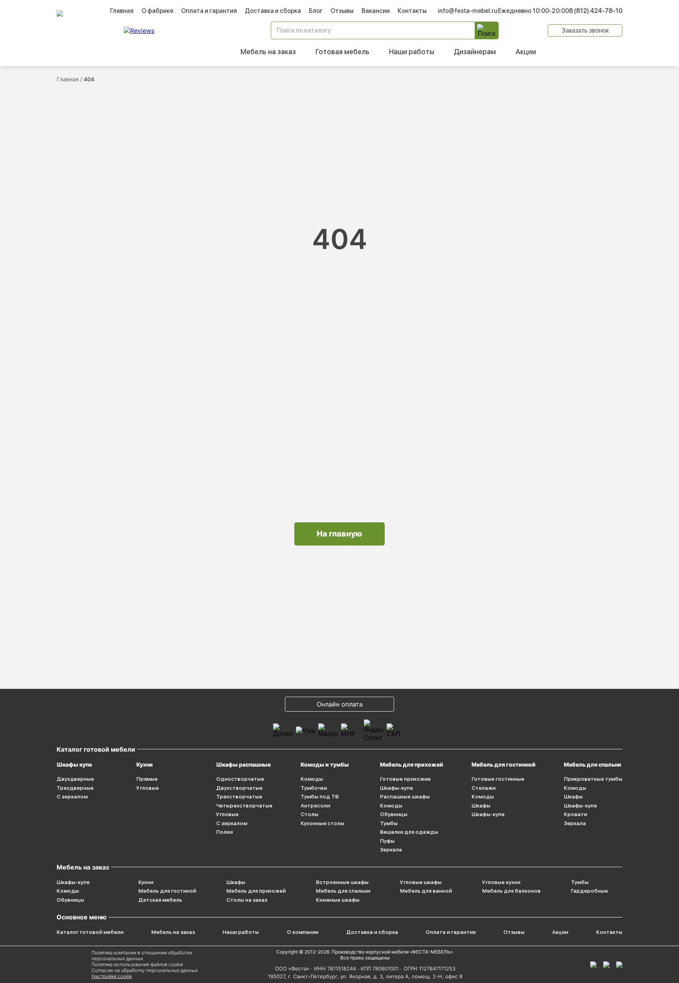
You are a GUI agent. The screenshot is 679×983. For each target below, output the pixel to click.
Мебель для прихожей (411, 764)
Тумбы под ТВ (320, 796)
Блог (316, 11)
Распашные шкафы (405, 796)
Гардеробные (589, 891)
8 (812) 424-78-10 (595, 11)
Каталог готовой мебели (90, 932)
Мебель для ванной (426, 891)
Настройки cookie (112, 976)
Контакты (412, 11)
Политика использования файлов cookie (137, 964)
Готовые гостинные (498, 779)
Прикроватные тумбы (593, 779)
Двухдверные (75, 779)
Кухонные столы (322, 823)
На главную (339, 533)
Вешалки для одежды (409, 832)
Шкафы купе (74, 764)
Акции (526, 52)
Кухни (144, 764)
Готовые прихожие (405, 779)
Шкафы (481, 805)
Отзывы (342, 11)
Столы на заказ (246, 900)
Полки (224, 832)
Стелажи (483, 788)
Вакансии (376, 11)
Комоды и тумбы (325, 764)
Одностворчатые (240, 779)
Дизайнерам (475, 52)
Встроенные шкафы (342, 882)
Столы (309, 814)
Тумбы (389, 823)
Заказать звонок (585, 30)
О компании (302, 932)
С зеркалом (72, 796)
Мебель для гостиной (167, 891)
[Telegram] (619, 964)
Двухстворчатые (239, 788)
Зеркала (391, 849)
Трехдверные (75, 788)
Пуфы (387, 841)
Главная (122, 11)
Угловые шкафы (421, 882)
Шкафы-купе (396, 788)
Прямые (147, 779)
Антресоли (315, 805)
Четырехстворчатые (244, 805)
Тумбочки (314, 788)
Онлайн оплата (340, 704)
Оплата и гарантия (209, 11)
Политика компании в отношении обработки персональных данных (142, 955)
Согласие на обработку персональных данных (145, 970)
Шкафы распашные (243, 764)
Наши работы (411, 52)
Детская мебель (160, 900)
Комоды (312, 779)
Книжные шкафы (338, 900)
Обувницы (393, 814)
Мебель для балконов (511, 891)
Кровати (575, 814)
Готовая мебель (342, 52)
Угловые (147, 788)
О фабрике (157, 11)
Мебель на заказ (268, 52)
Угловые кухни (501, 882)
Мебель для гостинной (504, 764)
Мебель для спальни (592, 764)
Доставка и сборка (273, 11)
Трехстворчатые (239, 796)
